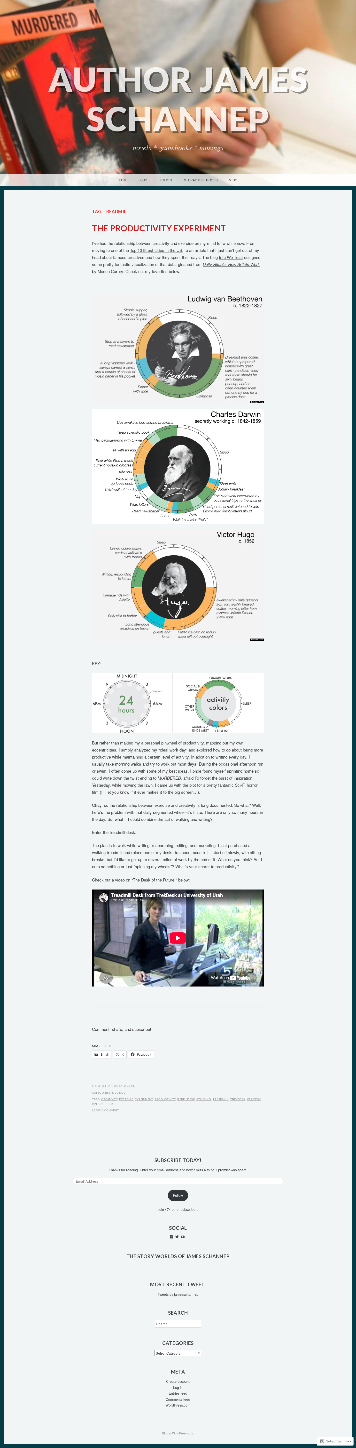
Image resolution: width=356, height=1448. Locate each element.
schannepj (127, 1086)
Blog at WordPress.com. (178, 1433)
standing (203, 1099)
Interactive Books (200, 180)
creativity (109, 1099)
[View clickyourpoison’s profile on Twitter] (177, 1237)
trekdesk (237, 1099)
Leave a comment (105, 1110)
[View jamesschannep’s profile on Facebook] (171, 1237)
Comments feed (178, 1399)
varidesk (254, 1099)
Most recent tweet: (178, 1284)
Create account (178, 1381)
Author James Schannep (178, 98)
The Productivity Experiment (159, 228)
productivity (165, 1099)
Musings (118, 1092)
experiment (144, 1099)
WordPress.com (177, 1405)
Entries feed (178, 1393)
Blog (143, 180)
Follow (178, 1195)
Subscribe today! (178, 1160)
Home (124, 180)
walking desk (102, 1104)
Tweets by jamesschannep (178, 1294)
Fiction (165, 180)
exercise (126, 1099)
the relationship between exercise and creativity (152, 805)
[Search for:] (178, 1323)
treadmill (221, 1099)
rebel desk (186, 1099)
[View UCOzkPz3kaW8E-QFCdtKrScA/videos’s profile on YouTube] (183, 1237)
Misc (233, 180)
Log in (178, 1387)
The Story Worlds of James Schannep (178, 1256)
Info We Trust (231, 257)
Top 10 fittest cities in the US (156, 250)
